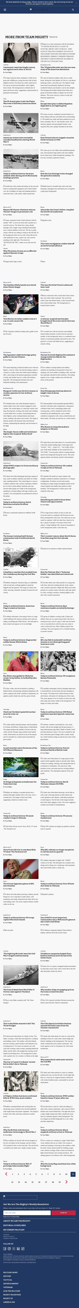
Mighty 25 (8, 1298)
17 (46, 1182)
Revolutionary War (46, 65)
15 (32, 1182)
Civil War (5, 569)
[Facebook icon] (4, 1248)
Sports (42, 637)
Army (4, 98)
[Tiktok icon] (22, 1248)
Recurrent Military (14, 1230)
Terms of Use (6, 1216)
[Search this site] (73, 10)
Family (5, 779)
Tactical (43, 316)
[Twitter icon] (13, 1248)
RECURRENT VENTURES (12, 1260)
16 (39, 1182)
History (42, 101)
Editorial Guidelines (14, 1225)
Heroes (5, 316)
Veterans (8, 1287)
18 (53, 1182)
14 (26, 1182)
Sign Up (63, 1213)
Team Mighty (8, 72)
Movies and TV (7, 207)
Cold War (5, 65)
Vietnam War (44, 463)
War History (44, 241)
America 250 (9, 1302)
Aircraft (5, 248)
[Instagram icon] (9, 1248)
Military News (44, 424)
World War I (6, 1127)
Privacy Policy (26, 2)
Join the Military (11, 1291)
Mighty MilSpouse (12, 1295)
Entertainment (7, 352)
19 (60, 1182)
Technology (43, 497)
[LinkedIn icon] (18, 1248)
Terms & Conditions (10, 1238)
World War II (6, 135)
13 (19, 1182)
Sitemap (6, 1234)
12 (12, 1182)
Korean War (44, 388)
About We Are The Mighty (16, 1221)
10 (66, 1174)
